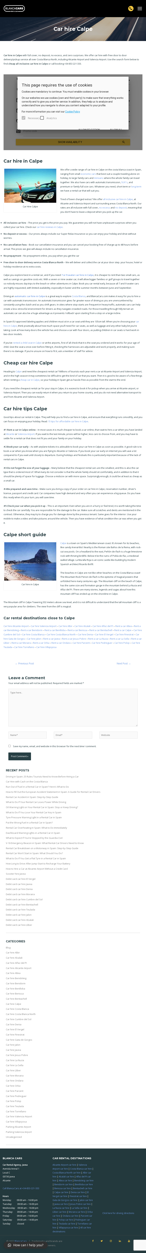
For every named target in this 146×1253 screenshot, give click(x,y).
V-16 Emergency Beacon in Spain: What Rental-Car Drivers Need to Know (45, 843)
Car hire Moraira (15, 1075)
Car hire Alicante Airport (16, 626)
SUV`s (124, 182)
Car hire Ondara (14, 1080)
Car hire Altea (13, 973)
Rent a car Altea (123, 626)
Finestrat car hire (78, 1196)
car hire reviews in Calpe (50, 227)
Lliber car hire (59, 1211)
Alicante (10, 434)
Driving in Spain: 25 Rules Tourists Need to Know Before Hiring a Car (42, 776)
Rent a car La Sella (120, 638)
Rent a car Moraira (21, 642)
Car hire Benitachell (16, 998)
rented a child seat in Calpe (27, 342)
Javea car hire (61, 1204)
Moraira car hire (77, 1211)
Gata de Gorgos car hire (65, 1200)
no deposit (121, 207)
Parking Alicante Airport (18, 1126)
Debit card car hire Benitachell (22, 904)
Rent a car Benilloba (55, 630)
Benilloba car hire (84, 1184)
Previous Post (24, 663)
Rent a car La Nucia (98, 638)
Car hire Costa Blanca (33, 634)
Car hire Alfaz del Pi (103, 626)
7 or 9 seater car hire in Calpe (77, 275)
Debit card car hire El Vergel (20, 879)
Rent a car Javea (51, 638)
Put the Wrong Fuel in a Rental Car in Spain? (29, 822)
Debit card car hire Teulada (20, 909)
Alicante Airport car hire (64, 1164)
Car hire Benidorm (15, 983)
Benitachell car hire (82, 1188)
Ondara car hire (70, 1215)
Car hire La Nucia (15, 1060)
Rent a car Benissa (78, 630)
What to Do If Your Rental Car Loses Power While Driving (36, 802)
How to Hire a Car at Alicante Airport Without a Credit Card (37, 868)
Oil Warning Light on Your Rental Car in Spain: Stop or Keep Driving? (42, 807)
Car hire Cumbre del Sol (18, 1019)
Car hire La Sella (14, 1065)
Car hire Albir (66, 626)
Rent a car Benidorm (32, 630)
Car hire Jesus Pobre (17, 1055)
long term (136, 186)
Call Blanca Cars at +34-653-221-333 (21, 1188)
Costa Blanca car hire (81, 1168)
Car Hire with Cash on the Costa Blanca (27, 781)
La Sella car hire (79, 1207)
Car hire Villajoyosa (46, 647)
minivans (98, 178)
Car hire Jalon (34, 638)
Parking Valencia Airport (19, 1132)
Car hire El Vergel (104, 634)
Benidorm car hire (63, 1184)
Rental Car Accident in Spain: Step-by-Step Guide (32, 797)
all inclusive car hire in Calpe (118, 199)
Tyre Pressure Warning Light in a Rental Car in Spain (34, 817)
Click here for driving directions (118, 1213)
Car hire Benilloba (15, 988)
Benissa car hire (62, 1188)
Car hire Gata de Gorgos (19, 1039)
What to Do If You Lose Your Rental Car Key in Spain (33, 812)
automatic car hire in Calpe (30, 296)
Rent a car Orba (41, 642)
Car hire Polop (122, 642)
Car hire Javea (13, 1050)
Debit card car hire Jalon (19, 914)
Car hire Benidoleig (16, 978)
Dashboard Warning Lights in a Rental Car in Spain (33, 833)
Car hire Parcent (81, 642)
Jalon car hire (86, 1200)
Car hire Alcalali (82, 626)
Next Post (124, 663)
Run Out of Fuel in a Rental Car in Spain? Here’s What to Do (37, 786)
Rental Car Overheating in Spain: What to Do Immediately (36, 827)
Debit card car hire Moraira (20, 894)
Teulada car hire (67, 1223)
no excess (104, 207)
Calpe (19, 371)
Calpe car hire (61, 1192)
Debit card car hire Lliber (19, 925)
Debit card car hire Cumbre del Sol (24, 899)
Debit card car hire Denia (19, 889)
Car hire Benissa (15, 993)
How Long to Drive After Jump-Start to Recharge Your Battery (38, 863)
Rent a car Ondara (61, 642)
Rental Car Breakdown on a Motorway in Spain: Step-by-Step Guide (42, 848)
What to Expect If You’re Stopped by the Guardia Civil (34, 837)
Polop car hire (66, 1219)
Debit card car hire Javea (19, 884)
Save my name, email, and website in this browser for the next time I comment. (54, 746)
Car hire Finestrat (124, 634)
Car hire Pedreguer (102, 642)
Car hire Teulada (15, 1106)
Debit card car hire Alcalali (20, 920)
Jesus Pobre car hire (80, 1204)
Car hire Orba (13, 1085)
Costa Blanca (78, 296)
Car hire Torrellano (24, 647)
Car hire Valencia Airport (44, 626)
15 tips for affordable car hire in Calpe (68, 421)
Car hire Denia (85, 634)
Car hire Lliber (13, 1070)
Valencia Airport (26, 434)
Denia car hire (78, 1192)
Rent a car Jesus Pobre (74, 638)
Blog (8, 947)
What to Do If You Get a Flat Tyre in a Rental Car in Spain (36, 858)
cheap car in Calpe (30, 379)
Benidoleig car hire (83, 1180)
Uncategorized (14, 1137)
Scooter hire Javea (16, 873)
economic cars (88, 173)
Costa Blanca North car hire (66, 1172)
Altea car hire (65, 1180)
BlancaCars (21, 1241)
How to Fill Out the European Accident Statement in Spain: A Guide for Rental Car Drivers (53, 791)
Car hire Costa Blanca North (61, 634)
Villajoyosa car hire (68, 1227)
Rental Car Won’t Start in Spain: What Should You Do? (34, 853)
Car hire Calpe (13, 1004)
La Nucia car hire (61, 1207)
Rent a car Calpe (123, 630)
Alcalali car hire (66, 1176)
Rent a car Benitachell (101, 630)
